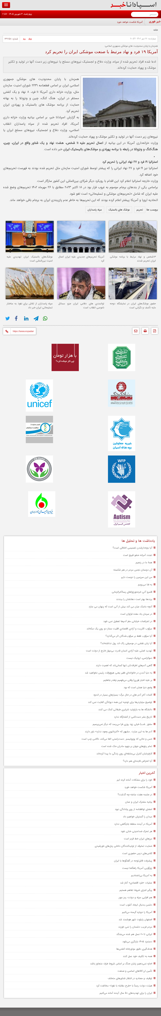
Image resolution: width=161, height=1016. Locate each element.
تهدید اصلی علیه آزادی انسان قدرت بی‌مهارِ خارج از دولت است (119, 651)
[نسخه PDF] (153, 332)
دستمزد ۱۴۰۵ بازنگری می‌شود (137, 942)
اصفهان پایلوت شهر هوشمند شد (135, 919)
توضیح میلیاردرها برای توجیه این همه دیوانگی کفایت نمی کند (120, 702)
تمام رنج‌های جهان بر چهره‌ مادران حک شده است (126, 746)
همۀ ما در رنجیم (144, 562)
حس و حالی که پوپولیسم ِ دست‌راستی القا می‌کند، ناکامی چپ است (117, 739)
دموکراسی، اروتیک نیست (139, 658)
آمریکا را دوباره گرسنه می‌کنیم (137, 912)
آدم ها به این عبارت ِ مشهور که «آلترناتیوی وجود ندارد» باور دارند (118, 732)
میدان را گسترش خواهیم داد (137, 817)
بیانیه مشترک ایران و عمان (138, 802)
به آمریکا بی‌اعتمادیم (141, 875)
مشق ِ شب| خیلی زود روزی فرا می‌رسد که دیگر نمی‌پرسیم (122, 724)
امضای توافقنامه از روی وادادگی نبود (133, 809)
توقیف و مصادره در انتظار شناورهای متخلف (130, 978)
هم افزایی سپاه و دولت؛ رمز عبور (135, 897)
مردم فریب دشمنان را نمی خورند (135, 927)
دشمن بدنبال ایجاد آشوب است (136, 905)
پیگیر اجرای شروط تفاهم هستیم (135, 890)
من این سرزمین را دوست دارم (136, 577)
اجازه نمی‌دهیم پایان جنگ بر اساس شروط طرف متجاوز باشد (121, 964)
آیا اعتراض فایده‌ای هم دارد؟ (137, 761)
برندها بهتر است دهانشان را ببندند (134, 599)
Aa (30, 39)
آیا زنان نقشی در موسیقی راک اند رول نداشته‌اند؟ (126, 643)
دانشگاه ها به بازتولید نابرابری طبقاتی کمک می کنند (125, 709)
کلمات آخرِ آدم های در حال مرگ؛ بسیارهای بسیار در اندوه (122, 695)
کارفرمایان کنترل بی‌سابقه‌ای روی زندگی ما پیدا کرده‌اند (124, 754)
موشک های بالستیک (119, 210)
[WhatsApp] (45, 318)
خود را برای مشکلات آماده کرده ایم (134, 780)
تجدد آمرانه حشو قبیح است (137, 555)
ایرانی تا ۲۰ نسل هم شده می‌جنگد (134, 934)
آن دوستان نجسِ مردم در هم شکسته (132, 570)
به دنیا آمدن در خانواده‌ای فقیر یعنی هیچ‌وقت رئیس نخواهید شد (118, 673)
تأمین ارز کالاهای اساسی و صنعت (135, 971)
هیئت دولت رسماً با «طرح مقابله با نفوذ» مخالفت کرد (124, 986)
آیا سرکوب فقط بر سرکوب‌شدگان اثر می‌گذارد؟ (128, 636)
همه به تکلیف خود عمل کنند (137, 956)
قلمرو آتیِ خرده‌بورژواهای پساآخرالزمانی (132, 592)
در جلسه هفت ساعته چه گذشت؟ (135, 795)
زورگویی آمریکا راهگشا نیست (137, 868)
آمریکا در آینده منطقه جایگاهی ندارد (133, 824)
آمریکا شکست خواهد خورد (130, 22)
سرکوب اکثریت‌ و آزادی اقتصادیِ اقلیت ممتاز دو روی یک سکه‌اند (119, 629)
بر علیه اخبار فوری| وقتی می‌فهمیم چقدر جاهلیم (127, 680)
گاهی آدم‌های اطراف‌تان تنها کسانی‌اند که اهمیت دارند (124, 665)
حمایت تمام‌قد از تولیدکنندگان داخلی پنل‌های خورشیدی (123, 846)
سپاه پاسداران (95, 210)
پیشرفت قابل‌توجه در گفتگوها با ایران (133, 861)
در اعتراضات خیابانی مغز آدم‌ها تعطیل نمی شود (127, 621)
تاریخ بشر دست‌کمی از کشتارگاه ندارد (133, 717)
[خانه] (133, 8)
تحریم (139, 210)
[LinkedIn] (26, 318)
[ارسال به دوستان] (134, 332)
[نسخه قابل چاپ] (144, 332)
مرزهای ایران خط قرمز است (138, 839)
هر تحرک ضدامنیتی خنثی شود (136, 831)
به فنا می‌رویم (145, 585)
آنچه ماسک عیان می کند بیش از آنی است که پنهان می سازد (120, 607)
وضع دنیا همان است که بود (138, 687)
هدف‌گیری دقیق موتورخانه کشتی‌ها (134, 949)
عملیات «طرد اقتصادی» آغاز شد (136, 883)
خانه (155, 30)
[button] (6, 5)
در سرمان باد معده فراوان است (136, 614)
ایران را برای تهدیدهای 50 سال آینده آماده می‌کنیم (126, 993)
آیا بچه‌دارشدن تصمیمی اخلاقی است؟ (132, 548)
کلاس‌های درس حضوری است (137, 853)
